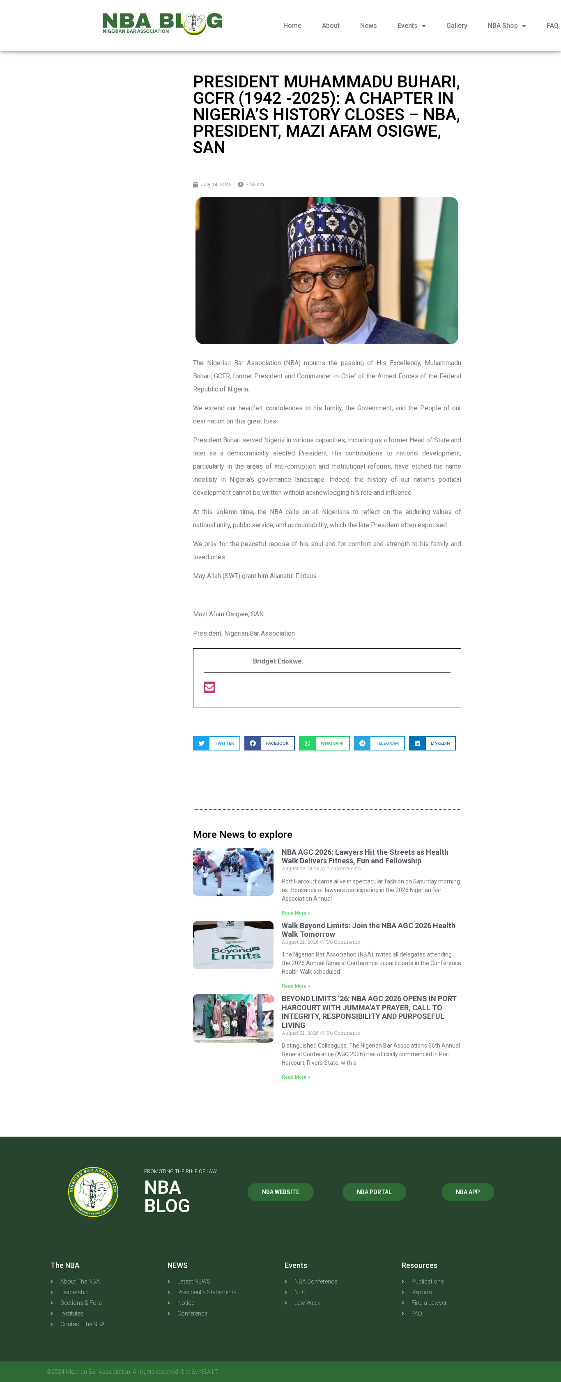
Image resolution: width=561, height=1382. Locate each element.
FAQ (553, 26)
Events (408, 26)
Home (292, 26)
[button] (216, 743)
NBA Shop (503, 26)
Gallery (456, 26)
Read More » (296, 913)
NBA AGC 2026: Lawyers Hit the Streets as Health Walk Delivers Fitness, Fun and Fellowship (365, 856)
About (331, 26)
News (368, 26)
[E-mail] (209, 690)
